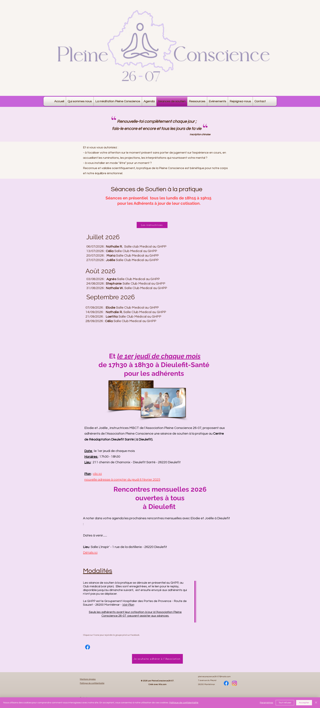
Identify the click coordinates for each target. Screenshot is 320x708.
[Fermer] (316, 702)
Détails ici (90, 552)
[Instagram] (234, 683)
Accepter (304, 702)
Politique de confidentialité (183, 702)
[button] (149, 101)
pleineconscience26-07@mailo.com (214, 676)
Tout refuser (284, 702)
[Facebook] (87, 647)
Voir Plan (128, 604)
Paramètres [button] (266, 702)
